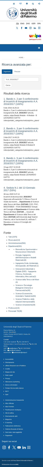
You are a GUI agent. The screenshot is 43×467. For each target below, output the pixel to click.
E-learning (8, 422)
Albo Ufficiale (9, 403)
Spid (6, 394)
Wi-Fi (7, 391)
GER (33, 23)
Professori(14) (13, 308)
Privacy (7, 378)
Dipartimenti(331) (15, 246)
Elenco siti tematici (11, 385)
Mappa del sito (10, 372)
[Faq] (27, 3)
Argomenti (7, 71)
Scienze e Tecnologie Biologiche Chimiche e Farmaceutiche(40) (24, 287)
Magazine (8, 419)
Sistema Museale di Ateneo (14, 429)
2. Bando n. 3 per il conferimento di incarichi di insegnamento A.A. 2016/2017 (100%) (21, 131)
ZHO (28, 23)
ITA (17, 23)
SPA (39, 23)
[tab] (7, 71)
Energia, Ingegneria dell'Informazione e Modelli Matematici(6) (26, 257)
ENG (22, 23)
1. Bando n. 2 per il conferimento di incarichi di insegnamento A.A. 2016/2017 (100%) (21, 101)
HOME (21, 57)
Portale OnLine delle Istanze (14, 388)
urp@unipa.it (13, 348)
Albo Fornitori (9, 406)
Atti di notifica (9, 413)
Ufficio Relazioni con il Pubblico (15, 365)
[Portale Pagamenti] (20, 3)
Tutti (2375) (12, 237)
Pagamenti (8, 435)
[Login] (39, 3)
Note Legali (9, 375)
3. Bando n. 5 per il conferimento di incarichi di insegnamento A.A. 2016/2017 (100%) (21, 161)
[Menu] (39, 47)
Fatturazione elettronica (13, 426)
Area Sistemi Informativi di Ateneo (22, 460)
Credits (7, 369)
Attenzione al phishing (12, 382)
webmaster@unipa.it (20, 352)
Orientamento (9, 362)
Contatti (6, 339)
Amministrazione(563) (17, 243)
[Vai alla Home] (21, 10)
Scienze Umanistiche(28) (25, 305)
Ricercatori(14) (14, 240)
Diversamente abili (11, 416)
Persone (17, 71)
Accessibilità (9, 359)
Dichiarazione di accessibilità (10, 464)
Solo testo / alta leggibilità (13, 432)
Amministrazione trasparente (14, 400)
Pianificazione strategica (13, 410)
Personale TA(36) (15, 311)
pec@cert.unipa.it (15, 350)
